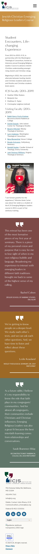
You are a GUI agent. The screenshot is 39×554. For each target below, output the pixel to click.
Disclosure (9, 549)
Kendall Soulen (13, 147)
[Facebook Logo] (8, 514)
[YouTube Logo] (18, 514)
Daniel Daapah (13, 123)
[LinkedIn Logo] (13, 514)
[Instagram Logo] (24, 514)
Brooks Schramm (13, 142)
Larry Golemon (13, 134)
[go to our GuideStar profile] (17, 527)
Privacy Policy (10, 546)
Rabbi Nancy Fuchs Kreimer (17, 116)
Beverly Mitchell (13, 128)
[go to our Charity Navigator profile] (9, 537)
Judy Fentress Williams (16, 152)
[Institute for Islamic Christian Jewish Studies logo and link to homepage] (10, 6)
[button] (35, 6)
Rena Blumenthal (13, 139)
